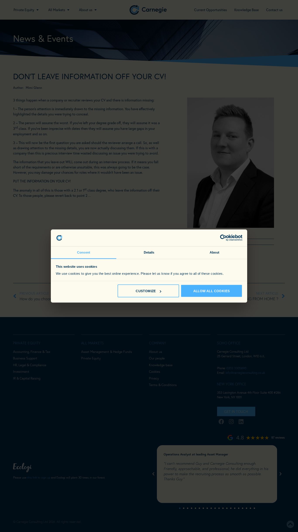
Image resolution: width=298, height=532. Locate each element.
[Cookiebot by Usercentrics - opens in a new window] (223, 238)
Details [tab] (149, 252)
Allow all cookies (211, 291)
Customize (146, 291)
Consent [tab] (83, 252)
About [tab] (214, 252)
